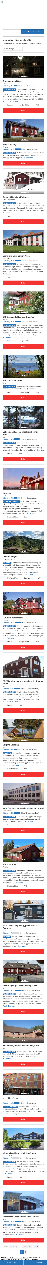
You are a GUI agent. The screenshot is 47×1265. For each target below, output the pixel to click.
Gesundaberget (10, 557)
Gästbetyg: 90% (8, 439)
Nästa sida (27, 1246)
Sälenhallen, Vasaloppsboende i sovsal (21, 1217)
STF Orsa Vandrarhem (13, 380)
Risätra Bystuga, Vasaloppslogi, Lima (20, 986)
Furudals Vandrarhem (13, 618)
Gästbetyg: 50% (8, 86)
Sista (36, 1246)
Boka (23, 110)
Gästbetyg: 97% (8, 689)
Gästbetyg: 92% (8, 813)
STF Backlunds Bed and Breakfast (18, 317)
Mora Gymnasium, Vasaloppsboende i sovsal (23, 808)
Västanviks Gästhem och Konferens (19, 1153)
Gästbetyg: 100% (9, 149)
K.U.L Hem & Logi (11, 1098)
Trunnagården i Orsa (12, 81)
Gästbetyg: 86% (8, 1103)
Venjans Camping (11, 745)
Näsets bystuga (10, 145)
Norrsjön (7, 493)
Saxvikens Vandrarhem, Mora (16, 256)
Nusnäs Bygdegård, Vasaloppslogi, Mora (21, 1045)
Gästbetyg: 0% (8, 933)
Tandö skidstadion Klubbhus (16, 197)
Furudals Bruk (9, 864)
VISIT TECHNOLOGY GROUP (16, 1257)
